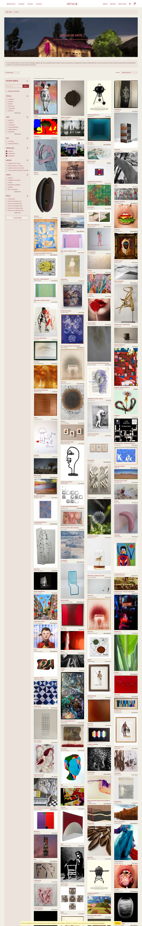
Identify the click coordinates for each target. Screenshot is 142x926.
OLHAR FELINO (91, 772)
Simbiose (116, 501)
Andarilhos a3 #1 (119, 747)
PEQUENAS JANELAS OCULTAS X (122, 387)
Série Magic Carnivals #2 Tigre (95, 575)
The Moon (63, 186)
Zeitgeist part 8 (118, 261)
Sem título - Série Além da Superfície (70, 138)
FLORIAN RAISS (37, 880)
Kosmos (36, 116)
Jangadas (36, 136)
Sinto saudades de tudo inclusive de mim (98, 363)
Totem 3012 (117, 149)
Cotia (115, 185)
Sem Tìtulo (36, 831)
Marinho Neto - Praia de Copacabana (124, 591)
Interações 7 (90, 207)
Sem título (36, 362)
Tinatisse (63, 807)
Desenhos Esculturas (66, 482)
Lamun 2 (63, 669)
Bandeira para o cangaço (94, 181)
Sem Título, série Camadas (94, 915)
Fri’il (35, 649)
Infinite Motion (91, 161)
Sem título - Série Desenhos (41, 279)
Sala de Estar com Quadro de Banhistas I (45, 808)
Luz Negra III (64, 560)
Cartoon (36, 455)
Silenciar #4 (117, 711)
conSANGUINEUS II (38, 908)
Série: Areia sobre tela (93, 225)
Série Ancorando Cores (67, 442)
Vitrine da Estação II (119, 201)
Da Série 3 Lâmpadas (92, 744)
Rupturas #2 (90, 823)
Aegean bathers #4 (119, 466)
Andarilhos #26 (91, 696)
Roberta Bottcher (39, 775)
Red (35, 859)
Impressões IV (91, 460)
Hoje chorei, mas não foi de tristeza (70, 346)
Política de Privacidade (98, 923)
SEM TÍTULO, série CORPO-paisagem (70, 527)
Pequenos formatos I (39, 496)
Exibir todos (17, 113)
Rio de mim (90, 857)
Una (62, 785)
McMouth (116, 229)
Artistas (30, 4)
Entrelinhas (64, 279)
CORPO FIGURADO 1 (119, 861)
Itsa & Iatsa (64, 749)
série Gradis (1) (38, 741)
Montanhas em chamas (120, 480)
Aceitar (118, 923)
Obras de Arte (11, 4)
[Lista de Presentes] (130, 4)
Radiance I (117, 415)
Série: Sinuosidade (119, 281)
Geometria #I (37, 706)
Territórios (117, 773)
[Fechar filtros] (27, 80)
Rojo (62, 844)
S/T (88, 496)
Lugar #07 (117, 535)
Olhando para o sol (119, 574)
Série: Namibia (37, 475)
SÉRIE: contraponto (119, 821)
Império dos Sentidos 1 (93, 434)
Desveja (36, 172)
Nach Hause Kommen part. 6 (68, 721)
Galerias (39, 4)
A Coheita (90, 295)
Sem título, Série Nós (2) (40, 338)
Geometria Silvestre (92, 536)
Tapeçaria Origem (38, 678)
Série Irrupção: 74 (65, 214)
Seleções (21, 4)
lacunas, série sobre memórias (69, 506)
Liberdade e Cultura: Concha (95, 398)
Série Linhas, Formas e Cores (41, 300)
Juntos (89, 660)
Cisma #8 (36, 216)
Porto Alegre (64, 158)
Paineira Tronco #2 (119, 345)
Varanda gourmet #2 (93, 893)
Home (10, 12)
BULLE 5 (63, 651)
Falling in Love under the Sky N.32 (43, 253)
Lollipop (116, 890)
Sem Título (36, 569)
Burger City (117, 631)
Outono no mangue (66, 311)
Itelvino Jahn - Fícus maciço (122, 324)
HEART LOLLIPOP (91, 323)
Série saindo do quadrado (41, 390)
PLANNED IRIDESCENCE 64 (40, 522)
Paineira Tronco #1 (66, 117)
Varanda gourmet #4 (93, 115)
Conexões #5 (117, 109)
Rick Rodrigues (91, 252)
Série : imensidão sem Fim (67, 229)
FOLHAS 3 (116, 672)
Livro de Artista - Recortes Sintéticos (124, 443)
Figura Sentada (65, 600)
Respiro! (89, 270)
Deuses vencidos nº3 (39, 591)
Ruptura (63, 421)
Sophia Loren (64, 884)
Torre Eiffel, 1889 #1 (39, 621)
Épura (62, 912)
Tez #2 (35, 417)
